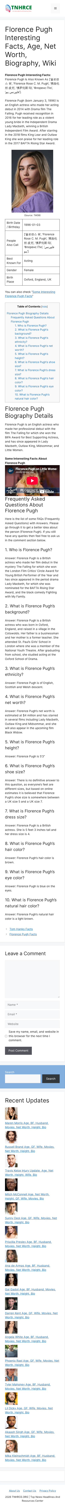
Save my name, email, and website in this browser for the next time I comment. (34, 1036)
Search (9, 1072)
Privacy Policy (48, 1490)
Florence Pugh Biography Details (27, 313)
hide (44, 306)
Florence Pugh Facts (23, 934)
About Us (14, 1490)
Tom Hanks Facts (21, 929)
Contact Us (29, 1490)
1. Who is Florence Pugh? (30, 325)
